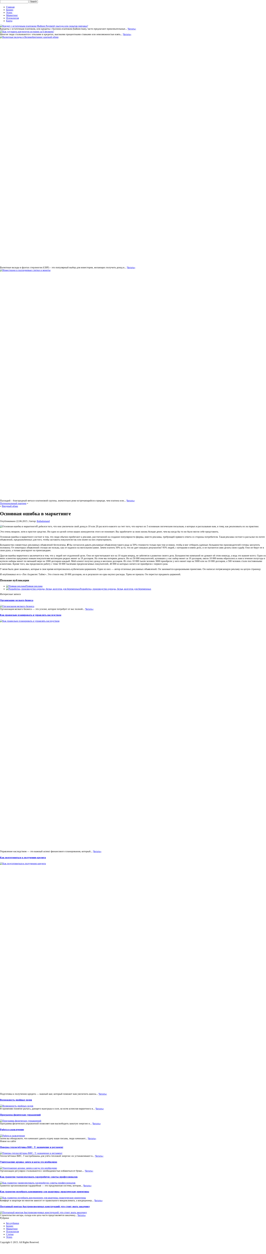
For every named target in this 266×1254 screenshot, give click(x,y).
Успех (9, 12)
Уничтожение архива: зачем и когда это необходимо (28, 1162)
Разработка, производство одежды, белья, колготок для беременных (115, 589)
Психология (12, 18)
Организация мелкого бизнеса (16, 600)
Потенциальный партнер (13, 503)
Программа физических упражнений (20, 1114)
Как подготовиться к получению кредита (23, 857)
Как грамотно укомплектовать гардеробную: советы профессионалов (39, 1177)
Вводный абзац (10, 506)
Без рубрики (12, 1223)
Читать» (132, 28)
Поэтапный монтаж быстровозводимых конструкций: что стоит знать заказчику (45, 1206)
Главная (10, 7)
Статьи (10, 1234)
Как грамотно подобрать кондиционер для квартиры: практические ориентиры (44, 1191)
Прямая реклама (34, 586)
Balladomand (43, 521)
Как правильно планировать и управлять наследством (30, 615)
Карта (9, 21)
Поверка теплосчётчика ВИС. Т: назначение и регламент (31, 1147)
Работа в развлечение (12, 1129)
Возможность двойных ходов (16, 1100)
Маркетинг (12, 15)
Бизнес (9, 9)
